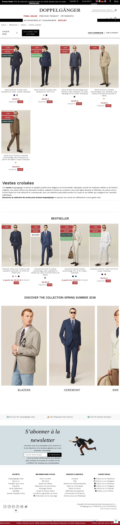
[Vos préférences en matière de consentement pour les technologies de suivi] (116, 521)
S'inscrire (49, 260)
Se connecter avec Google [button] (37, 283)
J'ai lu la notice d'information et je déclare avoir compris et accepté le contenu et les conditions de (37, 266)
